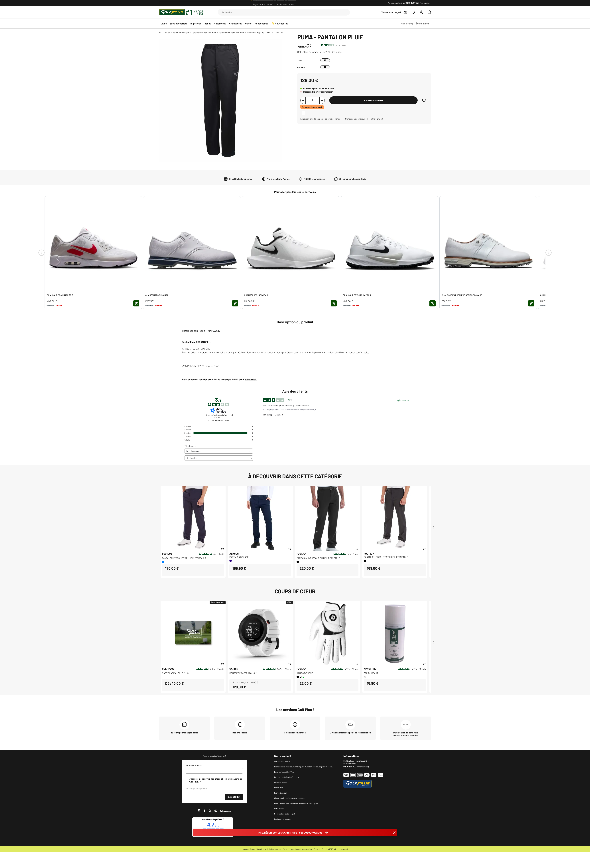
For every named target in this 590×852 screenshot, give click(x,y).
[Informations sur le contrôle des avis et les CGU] (232, 415)
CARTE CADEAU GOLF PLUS (175, 673)
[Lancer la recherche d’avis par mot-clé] (251, 458)
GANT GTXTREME (305, 673)
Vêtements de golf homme (204, 32)
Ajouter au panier (374, 100)
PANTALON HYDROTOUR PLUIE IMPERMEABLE (318, 558)
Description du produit (295, 322)
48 (325, 60)
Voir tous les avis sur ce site (218, 420)
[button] (428, 12)
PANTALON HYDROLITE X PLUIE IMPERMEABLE (184, 558)
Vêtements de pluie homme (231, 32)
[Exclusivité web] (193, 632)
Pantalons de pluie (255, 32)
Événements (225, 811)
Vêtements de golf (181, 32)
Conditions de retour (355, 118)
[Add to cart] (136, 303)
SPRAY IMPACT (371, 673)
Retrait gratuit (376, 118)
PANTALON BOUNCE (238, 557)
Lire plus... (336, 51)
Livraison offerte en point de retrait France (320, 118)
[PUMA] (304, 45)
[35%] (260, 632)
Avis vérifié (404, 400)
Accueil (166, 32)
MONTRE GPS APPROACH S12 (243, 673)
